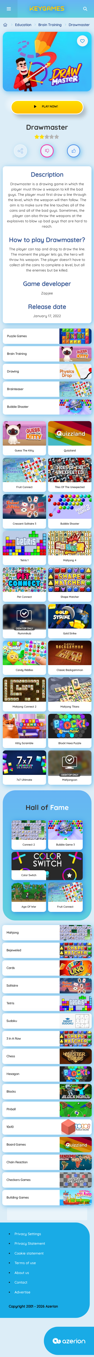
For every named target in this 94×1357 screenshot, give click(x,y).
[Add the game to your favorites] (82, 40)
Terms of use (25, 1263)
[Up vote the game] (73, 151)
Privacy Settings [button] (28, 1234)
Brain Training (50, 24)
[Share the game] (20, 151)
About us (22, 1272)
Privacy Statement (30, 1243)
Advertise (22, 1292)
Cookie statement (29, 1253)
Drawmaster (79, 24)
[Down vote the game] (47, 151)
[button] (85, 9)
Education (23, 24)
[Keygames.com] (5, 25)
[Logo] (47, 9)
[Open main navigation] (9, 9)
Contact (21, 1282)
